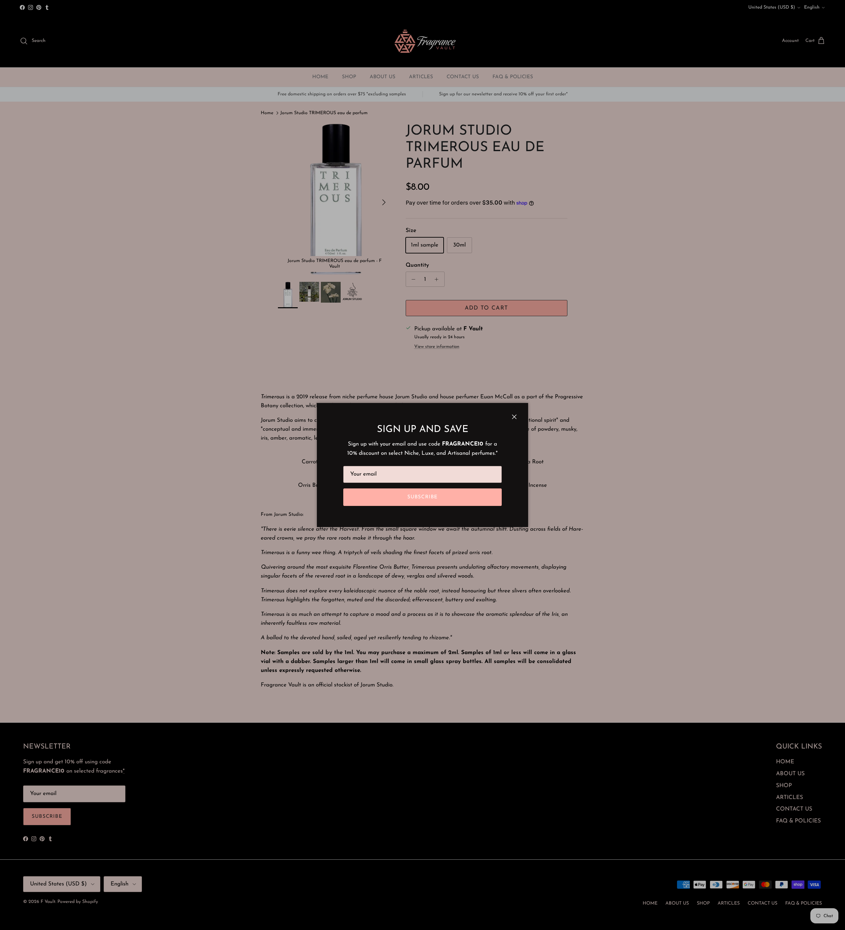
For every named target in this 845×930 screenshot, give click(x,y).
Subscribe (422, 497)
